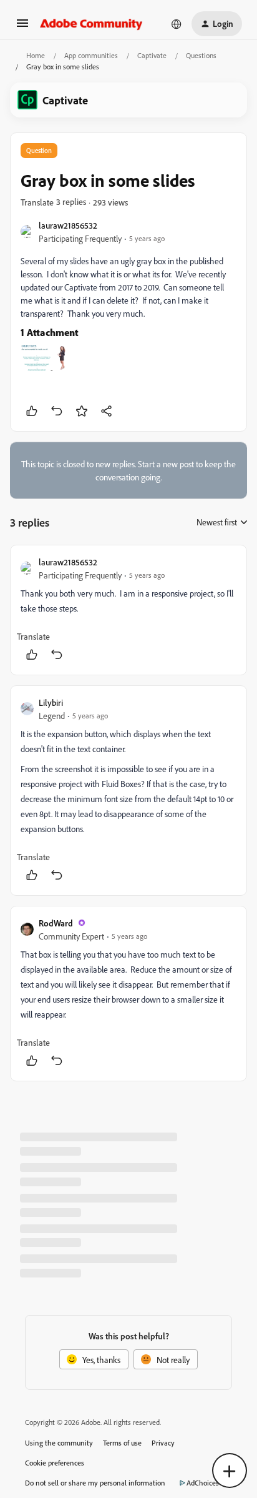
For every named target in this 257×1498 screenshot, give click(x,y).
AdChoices (203, 1482)
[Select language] (177, 24)
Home (35, 55)
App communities (91, 55)
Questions (201, 55)
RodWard (56, 923)
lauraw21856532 (68, 225)
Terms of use (122, 1442)
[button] (22, 27)
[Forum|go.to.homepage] (91, 24)
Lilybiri (51, 702)
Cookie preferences (54, 1462)
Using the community (59, 1442)
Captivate (152, 55)
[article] (128, 610)
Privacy (163, 1442)
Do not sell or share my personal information (95, 1482)
